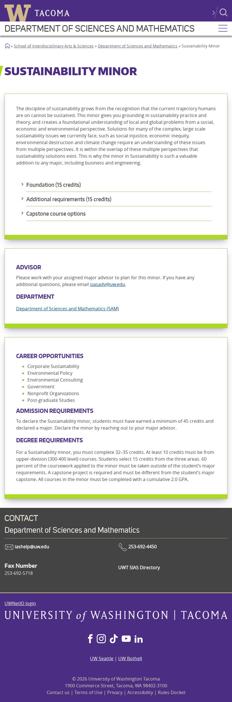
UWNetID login (20, 603)
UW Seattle (101, 658)
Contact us (58, 692)
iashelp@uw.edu (31, 546)
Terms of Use (88, 692)
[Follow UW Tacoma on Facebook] (90, 639)
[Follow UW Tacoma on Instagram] (101, 639)
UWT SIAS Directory (139, 567)
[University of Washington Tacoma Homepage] (116, 620)
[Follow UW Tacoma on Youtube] (126, 639)
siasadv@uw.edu (107, 284)
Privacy (115, 692)
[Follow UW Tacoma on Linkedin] (138, 639)
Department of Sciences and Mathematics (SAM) (67, 309)
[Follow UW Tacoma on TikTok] (113, 639)
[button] (222, 29)
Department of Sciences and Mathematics (100, 28)
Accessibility (140, 692)
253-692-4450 (142, 546)
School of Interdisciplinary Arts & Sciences (54, 46)
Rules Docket (172, 692)
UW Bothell (130, 658)
